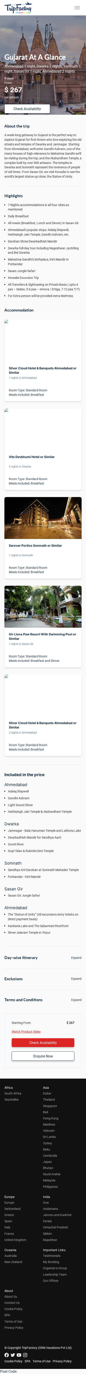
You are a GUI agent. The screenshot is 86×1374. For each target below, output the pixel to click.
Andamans (50, 1209)
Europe (9, 1202)
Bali (45, 1112)
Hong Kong (50, 1118)
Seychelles (11, 1099)
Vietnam (48, 1130)
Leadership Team (55, 1274)
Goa (46, 1202)
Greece (9, 1215)
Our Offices (50, 1280)
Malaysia (49, 1180)
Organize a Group (55, 1268)
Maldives (49, 1124)
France (9, 1233)
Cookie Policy (13, 1309)
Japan (47, 1162)
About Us (10, 1296)
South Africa (12, 1093)
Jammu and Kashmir (57, 1215)
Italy (7, 1227)
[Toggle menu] (77, 7)
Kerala (47, 1221)
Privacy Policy (13, 1327)
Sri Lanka (49, 1137)
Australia (10, 1256)
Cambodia (50, 1155)
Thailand (49, 1099)
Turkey (47, 1143)
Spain (8, 1221)
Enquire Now (43, 1056)
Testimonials (51, 1256)
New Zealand (13, 1262)
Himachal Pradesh (55, 1227)
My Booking (51, 1262)
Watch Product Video (26, 1031)
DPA (7, 1315)
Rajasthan (50, 1240)
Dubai (47, 1093)
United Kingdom (15, 1240)
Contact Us (12, 1303)
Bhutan (48, 1168)
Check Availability (27, 108)
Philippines (50, 1186)
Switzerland (12, 1209)
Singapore (50, 1106)
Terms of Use (13, 1321)
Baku (46, 1149)
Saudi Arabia (51, 1174)
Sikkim (47, 1233)
